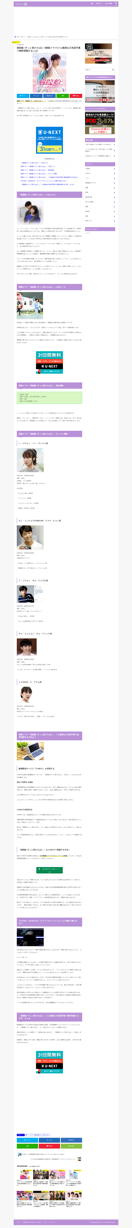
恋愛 (92, 3)
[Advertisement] (66, 22)
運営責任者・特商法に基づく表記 (32, 1222)
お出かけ (88, 173)
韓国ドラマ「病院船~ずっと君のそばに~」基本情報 (37, 170)
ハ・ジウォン (30, 1135)
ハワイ (87, 178)
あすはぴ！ (101, 1222)
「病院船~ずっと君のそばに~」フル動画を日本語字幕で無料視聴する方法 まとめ (47, 184)
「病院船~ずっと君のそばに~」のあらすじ (34, 163)
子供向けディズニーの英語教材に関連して (98, 156)
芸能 (86, 206)
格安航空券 (88, 197)
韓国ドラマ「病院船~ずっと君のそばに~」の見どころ (38, 166)
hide (53, 159)
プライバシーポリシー (49, 1222)
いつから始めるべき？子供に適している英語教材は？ (98, 150)
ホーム (18, 1222)
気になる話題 (108, 3)
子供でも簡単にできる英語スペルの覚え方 (98, 144)
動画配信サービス (90, 183)
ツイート (87, 233)
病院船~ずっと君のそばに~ (42, 1135)
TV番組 (87, 168)
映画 (86, 192)
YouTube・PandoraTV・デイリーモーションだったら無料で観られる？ (44, 181)
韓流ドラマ (99, 3)
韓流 (86, 216)
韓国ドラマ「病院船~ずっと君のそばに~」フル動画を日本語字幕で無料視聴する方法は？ (49, 177)
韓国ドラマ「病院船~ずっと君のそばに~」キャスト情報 (39, 173)
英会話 (87, 211)
